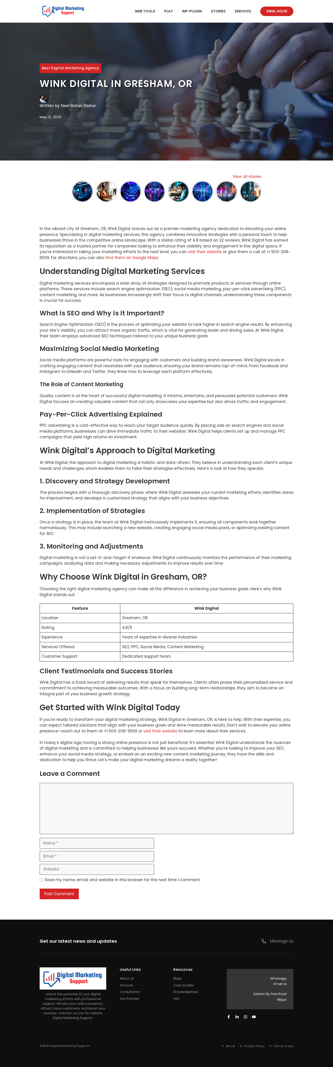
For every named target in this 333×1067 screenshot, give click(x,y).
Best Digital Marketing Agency (70, 68)
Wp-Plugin (192, 11)
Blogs (177, 978)
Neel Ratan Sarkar (78, 105)
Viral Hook (276, 11)
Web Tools (145, 11)
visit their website (205, 251)
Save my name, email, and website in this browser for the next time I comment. (122, 879)
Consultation (130, 992)
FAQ (176, 998)
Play (168, 11)
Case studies (183, 985)
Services (243, 11)
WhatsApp (278, 978)
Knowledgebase (185, 992)
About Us (127, 978)
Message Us (281, 941)
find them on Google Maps (132, 257)
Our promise (129, 998)
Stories (218, 11)
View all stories (247, 176)
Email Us (280, 984)
